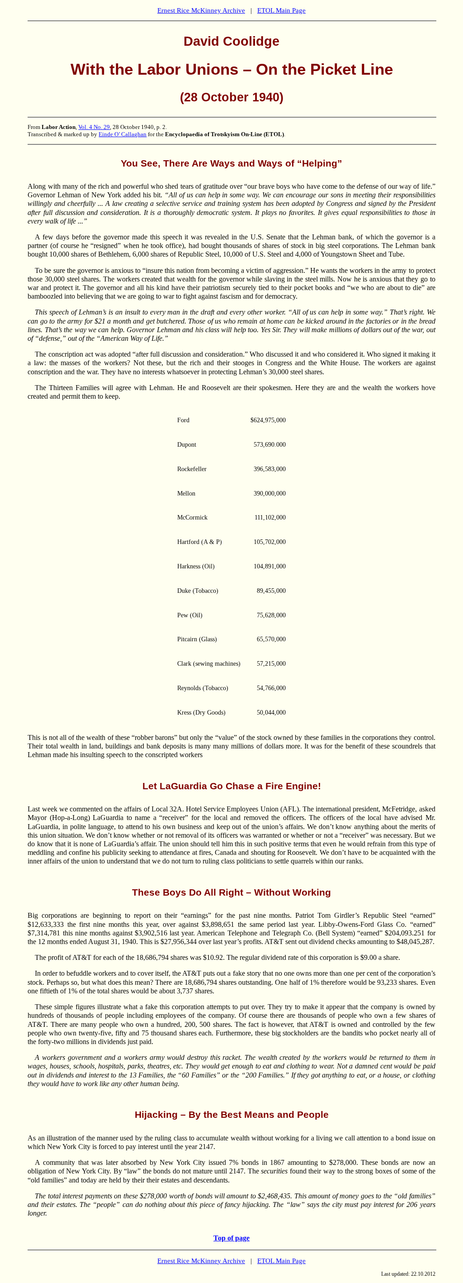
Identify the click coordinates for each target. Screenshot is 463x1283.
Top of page (231, 1238)
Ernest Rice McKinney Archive (201, 10)
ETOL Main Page (281, 10)
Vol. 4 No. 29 (94, 127)
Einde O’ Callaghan (122, 134)
